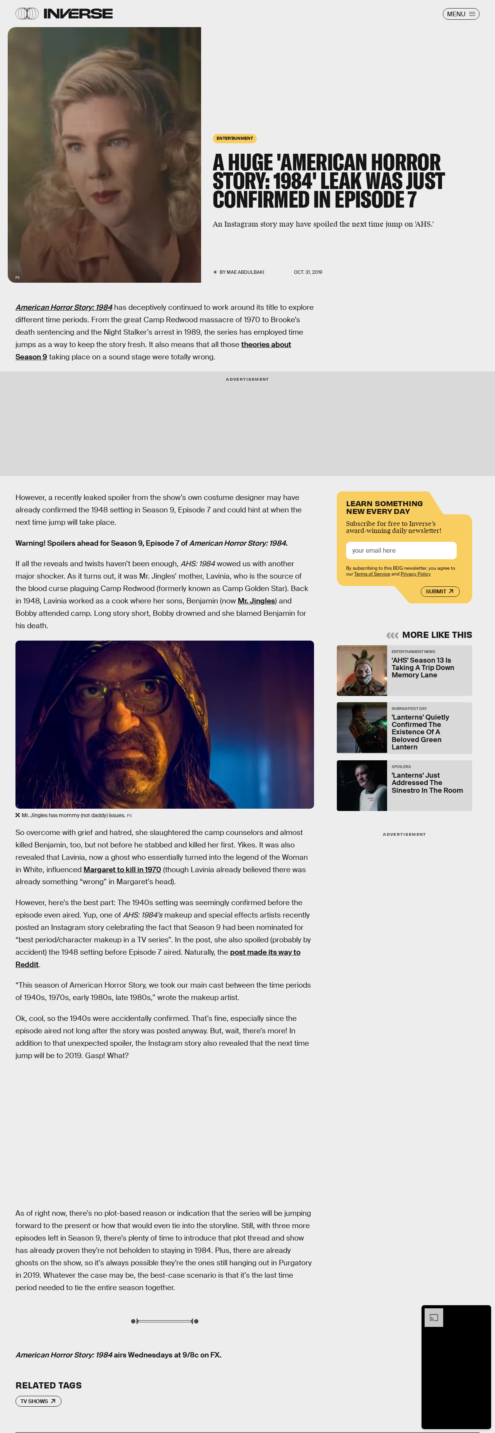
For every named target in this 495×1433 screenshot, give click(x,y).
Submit (436, 591)
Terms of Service (372, 574)
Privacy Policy (416, 574)
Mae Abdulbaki (245, 272)
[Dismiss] (482, 1312)
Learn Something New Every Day (384, 506)
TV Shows (34, 1401)
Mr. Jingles (256, 601)
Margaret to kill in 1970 (122, 870)
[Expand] (430, 1312)
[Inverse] (78, 14)
